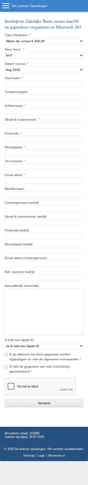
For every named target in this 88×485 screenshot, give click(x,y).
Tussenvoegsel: (16, 92)
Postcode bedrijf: (17, 230)
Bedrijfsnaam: (15, 189)
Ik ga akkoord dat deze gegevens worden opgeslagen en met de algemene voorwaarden (45, 356)
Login (41, 455)
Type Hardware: (18, 35)
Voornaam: (14, 78)
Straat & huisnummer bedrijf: (26, 216)
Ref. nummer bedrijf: (20, 272)
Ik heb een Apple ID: (20, 340)
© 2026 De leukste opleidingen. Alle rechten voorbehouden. (44, 449)
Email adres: (15, 175)
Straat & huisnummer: (22, 119)
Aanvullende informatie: (22, 286)
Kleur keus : (14, 49)
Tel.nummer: (15, 161)
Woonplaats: (15, 147)
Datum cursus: (16, 63)
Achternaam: (15, 106)
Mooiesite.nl (56, 455)
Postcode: (13, 133)
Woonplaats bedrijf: (19, 244)
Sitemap (28, 455)
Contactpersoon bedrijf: (22, 202)
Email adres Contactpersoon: (26, 258)
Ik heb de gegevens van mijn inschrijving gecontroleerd (39, 369)
